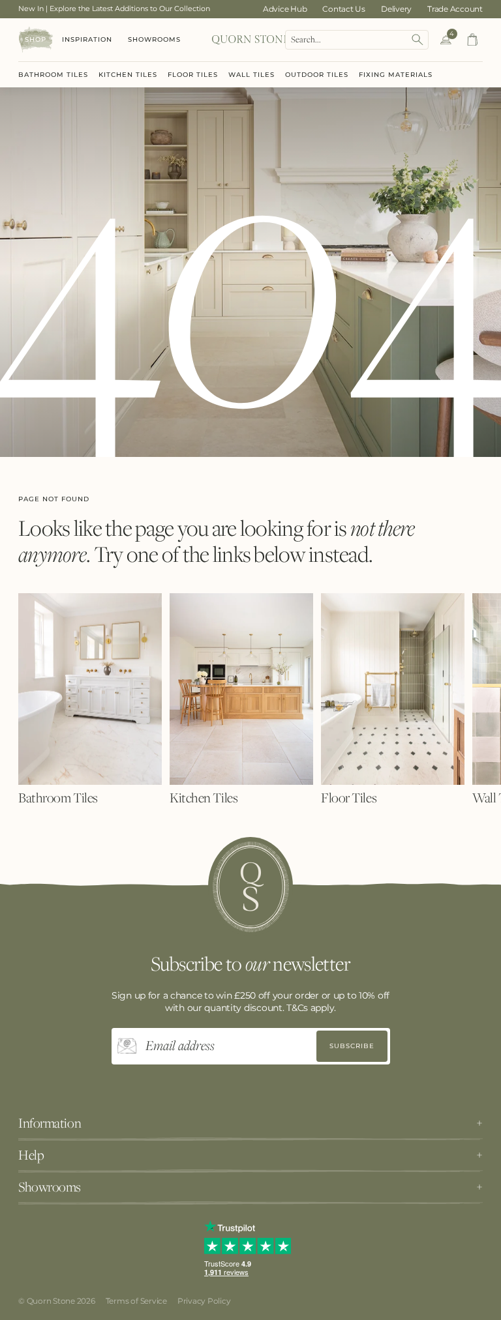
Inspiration (87, 39)
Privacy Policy (204, 1301)
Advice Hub (285, 9)
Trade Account (455, 9)
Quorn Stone (51, 1301)
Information (49, 1123)
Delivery (396, 9)
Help (31, 1155)
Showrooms (154, 39)
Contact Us (343, 9)
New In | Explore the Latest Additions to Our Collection (114, 8)
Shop (35, 39)
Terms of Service (136, 1301)
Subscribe (351, 1046)
